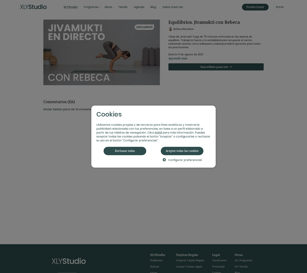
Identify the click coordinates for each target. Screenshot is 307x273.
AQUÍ (158, 133)
